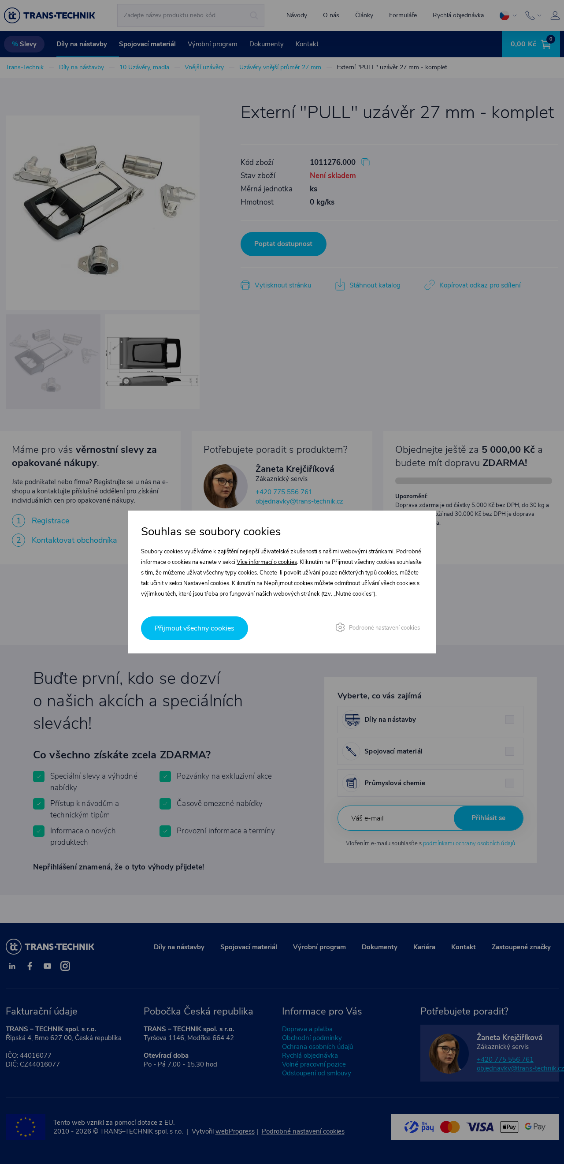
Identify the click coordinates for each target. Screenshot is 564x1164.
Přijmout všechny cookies (194, 628)
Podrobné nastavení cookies (384, 628)
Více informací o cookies (267, 562)
